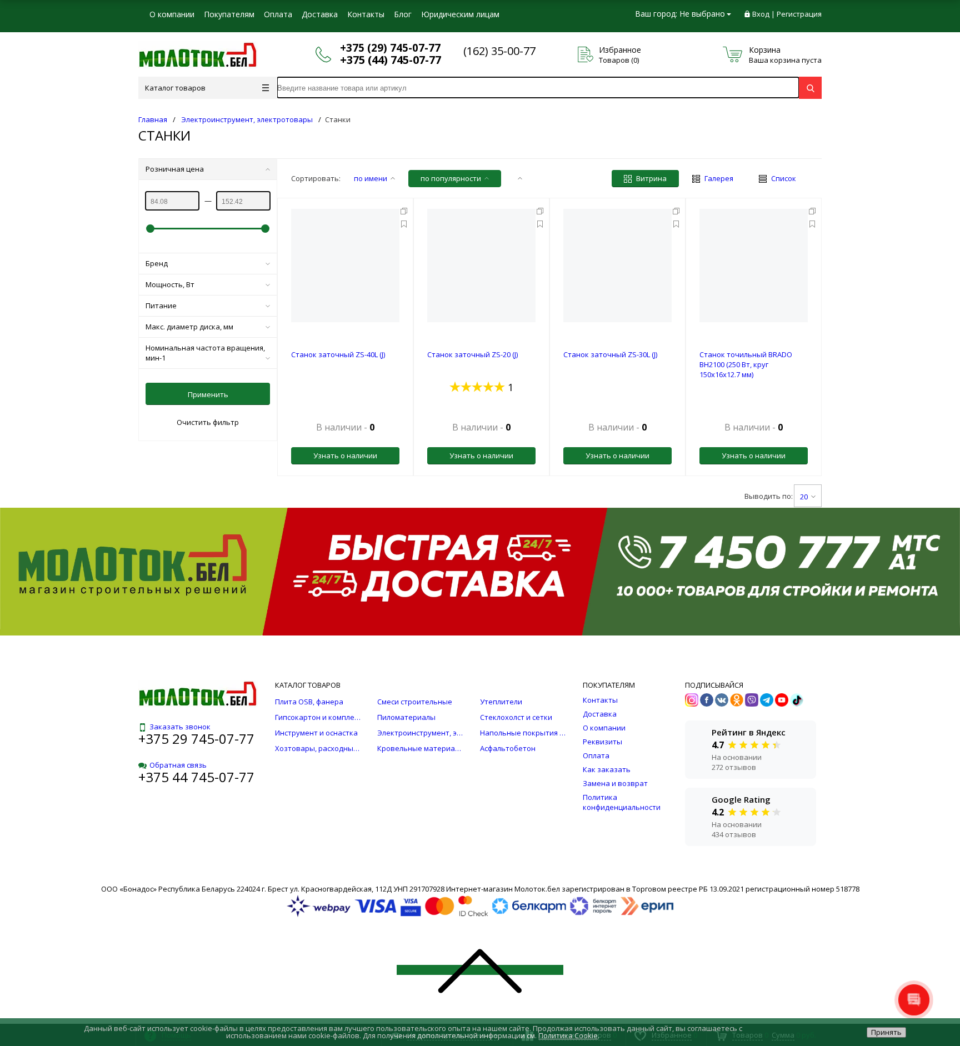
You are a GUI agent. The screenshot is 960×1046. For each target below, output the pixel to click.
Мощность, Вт (170, 284)
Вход (760, 14)
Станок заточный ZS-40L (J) (338, 354)
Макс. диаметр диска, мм (189, 327)
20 (804, 497)
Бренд (157, 263)
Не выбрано (702, 13)
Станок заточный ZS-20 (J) (472, 354)
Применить (208, 394)
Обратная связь (178, 765)
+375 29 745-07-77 (196, 738)
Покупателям (229, 14)
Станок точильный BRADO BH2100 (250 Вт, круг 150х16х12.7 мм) (745, 364)
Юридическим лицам (460, 14)
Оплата (278, 14)
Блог (403, 14)
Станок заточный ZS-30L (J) (610, 354)
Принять (886, 1032)
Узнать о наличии (345, 456)
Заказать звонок (180, 727)
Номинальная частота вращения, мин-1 (205, 353)
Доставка (320, 14)
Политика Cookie (568, 1035)
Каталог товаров (175, 88)
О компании (171, 14)
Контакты (365, 14)
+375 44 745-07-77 (196, 777)
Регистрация (799, 14)
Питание (161, 306)
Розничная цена (175, 169)
